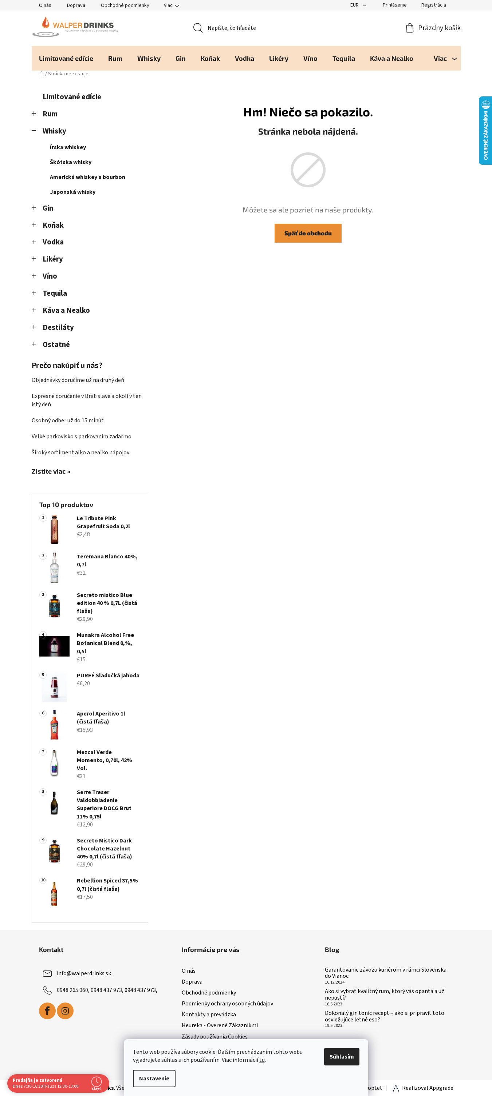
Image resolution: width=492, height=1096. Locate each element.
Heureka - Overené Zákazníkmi (220, 1025)
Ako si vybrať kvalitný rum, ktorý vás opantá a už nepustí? (384, 994)
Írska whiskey (68, 147)
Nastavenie (154, 1079)
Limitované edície (72, 97)
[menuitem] (66, 58)
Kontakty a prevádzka (209, 1015)
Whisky (54, 131)
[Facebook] (47, 1011)
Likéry (53, 259)
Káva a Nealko (66, 310)
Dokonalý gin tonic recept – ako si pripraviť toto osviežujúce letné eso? (384, 1016)
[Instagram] (65, 1011)
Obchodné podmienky (125, 5)
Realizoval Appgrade (427, 1088)
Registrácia (433, 5)
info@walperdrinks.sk (84, 973)
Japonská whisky (72, 192)
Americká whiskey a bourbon (87, 177)
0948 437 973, (141, 990)
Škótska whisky (70, 162)
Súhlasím (342, 1057)
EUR (355, 5)
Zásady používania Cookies (215, 1037)
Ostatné (56, 344)
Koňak (53, 225)
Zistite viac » (51, 471)
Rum (50, 114)
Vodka (53, 242)
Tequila (55, 293)
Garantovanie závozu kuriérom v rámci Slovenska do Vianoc (385, 973)
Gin (48, 208)
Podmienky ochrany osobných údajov (227, 1004)
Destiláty (58, 327)
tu (262, 1060)
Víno (50, 276)
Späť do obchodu (308, 233)
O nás (45, 5)
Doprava (76, 5)
